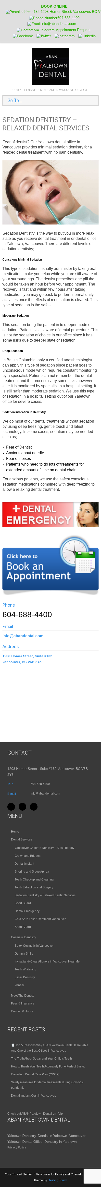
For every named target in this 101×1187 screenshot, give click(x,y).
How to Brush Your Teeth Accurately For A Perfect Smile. (48, 1066)
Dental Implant (24, 863)
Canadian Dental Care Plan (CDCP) (35, 1074)
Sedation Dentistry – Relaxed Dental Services (45, 895)
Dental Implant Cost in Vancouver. (33, 1095)
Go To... (15, 100)
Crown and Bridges (27, 856)
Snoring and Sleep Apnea (32, 871)
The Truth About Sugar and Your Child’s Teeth (41, 1058)
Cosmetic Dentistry (23, 937)
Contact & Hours (22, 1011)
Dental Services (21, 839)
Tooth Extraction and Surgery (34, 887)
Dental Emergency (27, 911)
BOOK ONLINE (54, 6)
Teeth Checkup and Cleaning (34, 879)
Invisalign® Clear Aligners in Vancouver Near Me (47, 961)
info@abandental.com (22, 636)
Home (15, 831)
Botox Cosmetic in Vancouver (34, 945)
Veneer (19, 985)
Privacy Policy (16, 1147)
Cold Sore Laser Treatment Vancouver (40, 919)
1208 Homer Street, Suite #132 (27, 656)
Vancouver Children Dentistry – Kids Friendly (44, 848)
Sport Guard (23, 903)
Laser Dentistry (25, 977)
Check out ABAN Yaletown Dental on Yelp (35, 1113)
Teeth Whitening (25, 969)
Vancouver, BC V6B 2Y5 (21, 662)
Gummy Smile (24, 953)
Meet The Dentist (22, 995)
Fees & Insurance (22, 1003)
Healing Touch (57, 1180)
